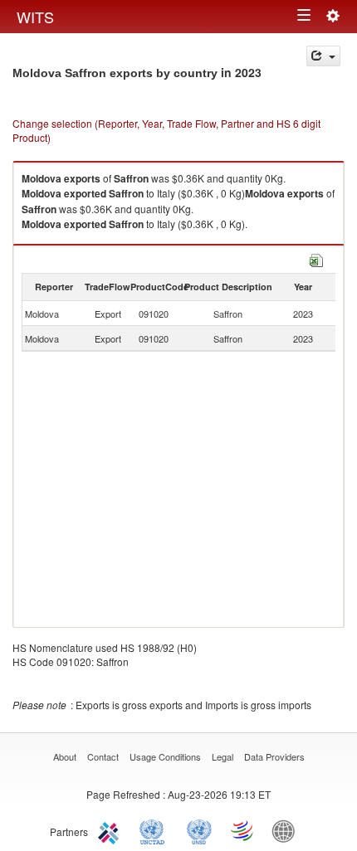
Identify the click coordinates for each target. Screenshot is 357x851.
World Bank (287, 830)
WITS (35, 16)
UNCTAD (155, 830)
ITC (111, 830)
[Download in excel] (316, 258)
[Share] (323, 56)
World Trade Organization (243, 830)
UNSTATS (199, 830)
